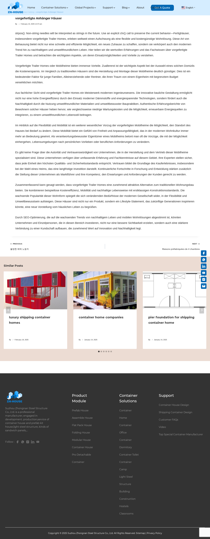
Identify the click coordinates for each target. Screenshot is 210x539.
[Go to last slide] (8, 310)
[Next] (201, 310)
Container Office (125, 429)
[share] (16, 442)
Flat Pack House (82, 425)
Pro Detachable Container (81, 458)
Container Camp (125, 466)
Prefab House (80, 410)
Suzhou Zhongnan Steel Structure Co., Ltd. (91, 533)
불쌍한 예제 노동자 (19, 246)
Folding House (81, 432)
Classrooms (126, 513)
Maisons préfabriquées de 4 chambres (181, 246)
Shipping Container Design (175, 412)
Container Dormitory (125, 444)
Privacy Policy (154, 533)
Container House (82, 447)
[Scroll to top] (202, 524)
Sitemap (140, 533)
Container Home (125, 414)
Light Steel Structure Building (126, 484)
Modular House (81, 440)
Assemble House (82, 417)
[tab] (99, 351)
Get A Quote (162, 7)
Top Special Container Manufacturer (181, 434)
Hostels (124, 506)
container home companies (101, 317)
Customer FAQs (168, 419)
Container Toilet (129, 454)
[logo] (15, 7)
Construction (127, 498)
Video (162, 427)
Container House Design (174, 405)
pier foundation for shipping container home (171, 320)
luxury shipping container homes (29, 320)
